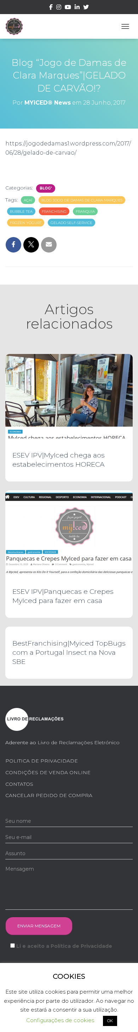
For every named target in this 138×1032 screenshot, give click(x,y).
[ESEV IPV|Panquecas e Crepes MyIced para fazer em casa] (69, 532)
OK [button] (110, 1020)
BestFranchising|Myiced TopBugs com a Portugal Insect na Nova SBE (69, 652)
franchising (54, 211)
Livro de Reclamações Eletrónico (79, 742)
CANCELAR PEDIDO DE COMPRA (48, 795)
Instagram (58, 8)
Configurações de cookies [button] (60, 1020)
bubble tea (21, 211)
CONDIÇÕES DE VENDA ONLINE (48, 772)
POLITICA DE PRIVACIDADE (41, 761)
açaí (28, 200)
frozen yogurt (25, 222)
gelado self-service (71, 222)
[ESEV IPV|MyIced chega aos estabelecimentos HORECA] (69, 396)
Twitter (86, 8)
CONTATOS (19, 784)
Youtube (68, 8)
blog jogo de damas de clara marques (81, 200)
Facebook (51, 8)
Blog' (46, 188)
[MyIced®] (16, 26)
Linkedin (77, 8)
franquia (85, 211)
